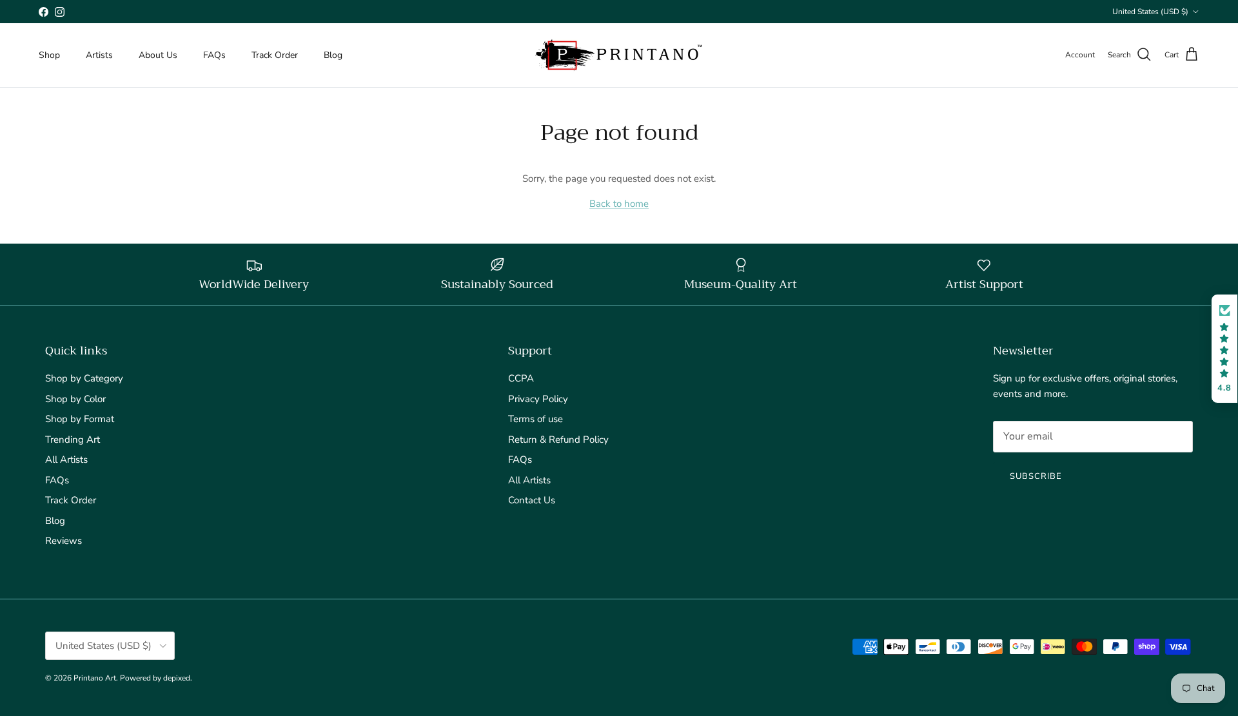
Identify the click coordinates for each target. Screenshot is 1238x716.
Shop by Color (75, 398)
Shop (49, 55)
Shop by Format (79, 418)
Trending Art (72, 439)
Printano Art (95, 678)
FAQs (214, 55)
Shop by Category (84, 378)
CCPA (521, 378)
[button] (1224, 349)
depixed (176, 678)
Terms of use (535, 418)
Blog (333, 55)
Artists (99, 55)
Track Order (274, 55)
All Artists (66, 459)
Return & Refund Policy (558, 439)
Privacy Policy (538, 398)
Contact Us (531, 500)
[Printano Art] (619, 55)
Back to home (619, 203)
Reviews (63, 540)
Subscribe (1036, 476)
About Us (158, 55)
